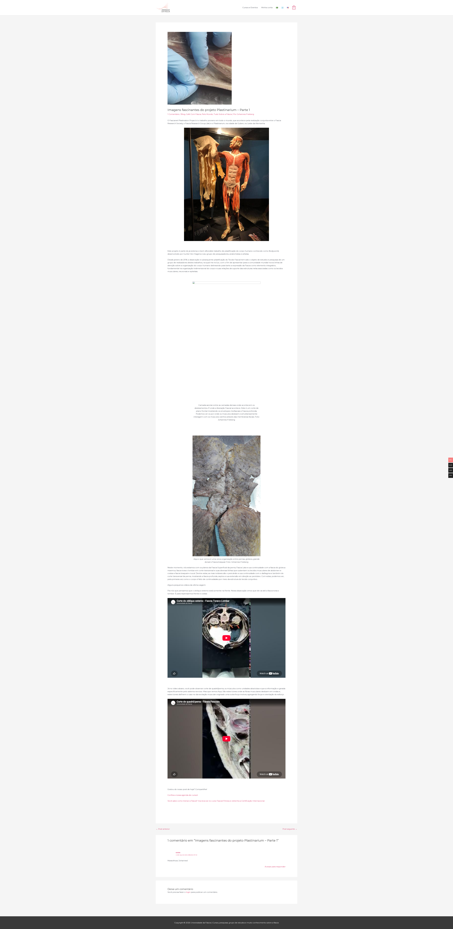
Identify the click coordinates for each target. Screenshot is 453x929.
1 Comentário (173, 114)
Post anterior (163, 829)
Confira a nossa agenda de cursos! (183, 795)
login (188, 892)
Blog (183, 114)
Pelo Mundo (207, 114)
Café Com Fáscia (193, 114)
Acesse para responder (275, 867)
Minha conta (267, 7)
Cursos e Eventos (250, 7)
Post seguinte (290, 829)
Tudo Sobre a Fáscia (223, 114)
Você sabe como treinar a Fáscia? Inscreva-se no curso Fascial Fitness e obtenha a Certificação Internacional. (216, 801)
